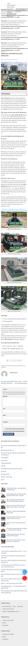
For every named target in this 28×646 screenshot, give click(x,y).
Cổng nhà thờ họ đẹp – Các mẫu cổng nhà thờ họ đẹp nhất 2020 (13, 587)
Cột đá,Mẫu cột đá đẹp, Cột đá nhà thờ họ (11, 468)
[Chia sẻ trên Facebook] (10, 360)
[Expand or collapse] (25, 94)
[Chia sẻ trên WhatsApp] (7, 360)
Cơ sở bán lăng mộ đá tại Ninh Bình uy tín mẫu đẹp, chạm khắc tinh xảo (13, 566)
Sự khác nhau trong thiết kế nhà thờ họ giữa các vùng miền (13, 556)
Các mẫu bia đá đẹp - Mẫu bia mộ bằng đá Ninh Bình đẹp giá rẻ (13, 454)
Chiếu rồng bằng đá (6, 463)
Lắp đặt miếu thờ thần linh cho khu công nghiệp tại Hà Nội (14, 570)
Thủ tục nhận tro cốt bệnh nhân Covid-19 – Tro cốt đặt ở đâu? (14, 552)
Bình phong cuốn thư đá (7, 450)
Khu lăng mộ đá (5, 474)
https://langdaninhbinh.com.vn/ (15, 348)
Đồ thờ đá (3, 471)
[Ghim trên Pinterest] (18, 360)
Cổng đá (3, 466)
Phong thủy (4, 51)
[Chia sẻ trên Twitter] (12, 360)
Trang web (5, 422)
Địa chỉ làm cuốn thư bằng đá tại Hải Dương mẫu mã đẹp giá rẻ (13, 561)
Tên (4, 408)
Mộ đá (2, 479)
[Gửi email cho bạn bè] (15, 360)
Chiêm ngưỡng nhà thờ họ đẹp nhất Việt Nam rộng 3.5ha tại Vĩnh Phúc (14, 591)
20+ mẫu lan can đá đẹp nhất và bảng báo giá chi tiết (13, 446)
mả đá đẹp (14, 103)
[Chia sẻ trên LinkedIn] (20, 360)
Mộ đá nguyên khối (7, 321)
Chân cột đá (4, 460)
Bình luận (5, 396)
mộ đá (5, 109)
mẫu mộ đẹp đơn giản (17, 115)
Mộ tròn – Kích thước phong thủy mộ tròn (11, 583)
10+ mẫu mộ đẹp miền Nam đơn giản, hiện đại (14, 319)
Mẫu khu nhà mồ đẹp (6, 477)
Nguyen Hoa (15, 59)
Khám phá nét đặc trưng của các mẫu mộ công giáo (13, 575)
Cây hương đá (4, 457)
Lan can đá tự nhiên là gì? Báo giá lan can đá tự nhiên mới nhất (13, 579)
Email (4, 415)
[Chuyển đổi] (26, 471)
